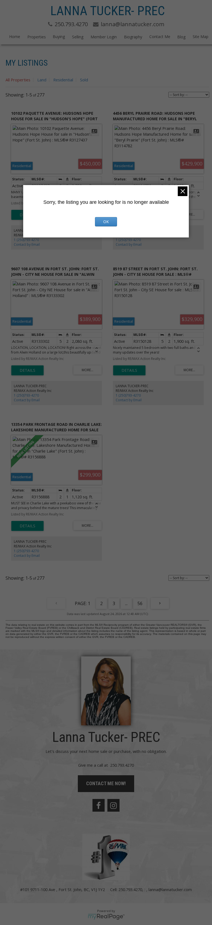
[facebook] (98, 805)
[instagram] (113, 805)
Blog (181, 36)
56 (139, 603)
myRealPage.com (106, 917)
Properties (36, 36)
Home (14, 36)
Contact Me (159, 36)
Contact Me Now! (106, 783)
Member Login (104, 36)
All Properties (18, 79)
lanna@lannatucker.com (170, 889)
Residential (63, 79)
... (126, 603)
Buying (59, 36)
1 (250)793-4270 (26, 239)
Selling (77, 36)
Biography (133, 36)
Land (41, 79)
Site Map (200, 36)
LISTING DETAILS (27, 370)
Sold (84, 79)
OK (106, 221)
